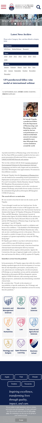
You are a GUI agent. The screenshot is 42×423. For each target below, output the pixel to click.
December (7, 74)
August (10, 71)
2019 (5, 56)
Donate (35, 377)
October (25, 71)
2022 (20, 56)
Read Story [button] (5, 24)
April (24, 67)
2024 (29, 56)
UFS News (7, 49)
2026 (5, 60)
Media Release (16, 49)
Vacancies (28, 384)
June (33, 67)
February (13, 67)
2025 (34, 56)
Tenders (14, 384)
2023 (24, 56)
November (32, 71)
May (29, 67)
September (17, 71)
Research (26, 49)
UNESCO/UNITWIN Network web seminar (15, 159)
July (5, 71)
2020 (10, 56)
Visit (21, 377)
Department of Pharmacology (29, 175)
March (20, 67)
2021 (15, 56)
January (6, 67)
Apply (7, 377)
